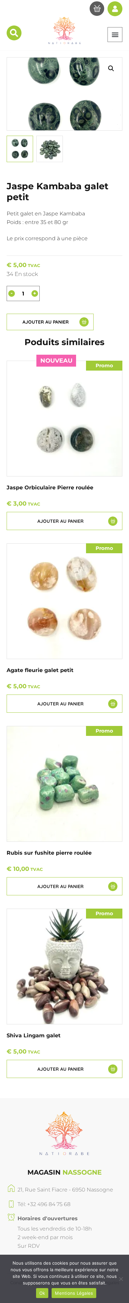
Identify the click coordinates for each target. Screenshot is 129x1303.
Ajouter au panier (45, 322)
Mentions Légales (74, 1293)
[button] (115, 34)
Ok (42, 1293)
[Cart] (97, 9)
